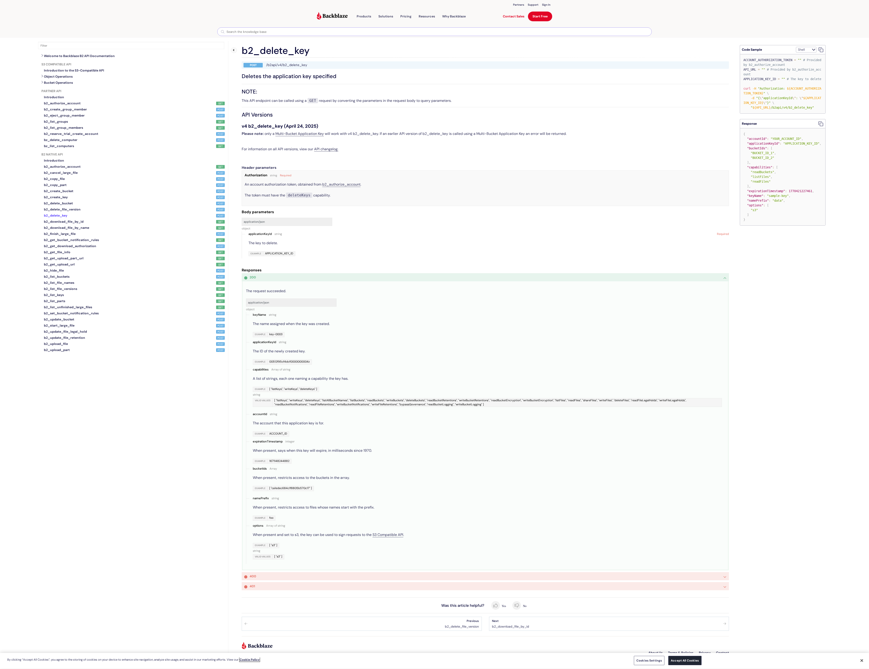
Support (533, 5)
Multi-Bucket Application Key (299, 133)
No (524, 606)
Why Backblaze (454, 16)
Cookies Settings (649, 660)
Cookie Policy (250, 660)
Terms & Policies (680, 653)
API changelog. (326, 149)
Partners (518, 5)
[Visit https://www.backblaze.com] (332, 16)
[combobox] (434, 31)
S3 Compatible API (387, 534)
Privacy (705, 653)
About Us (655, 653)
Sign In (546, 5)
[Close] (862, 660)
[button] (364, 16)
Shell (801, 50)
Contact (722, 653)
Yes (503, 606)
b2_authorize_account (341, 184)
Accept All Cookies (685, 660)
